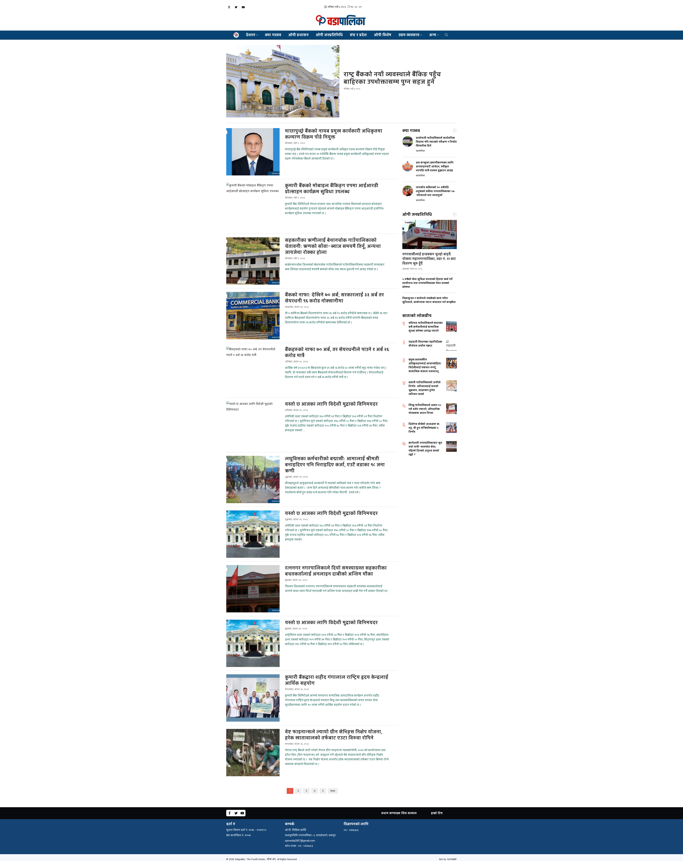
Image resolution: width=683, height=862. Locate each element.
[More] (454, 130)
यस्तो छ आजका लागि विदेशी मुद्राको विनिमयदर (331, 404)
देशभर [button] (250, 35)
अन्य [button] (432, 35)
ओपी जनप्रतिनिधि (329, 35)
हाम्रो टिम (437, 813)
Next (332, 790)
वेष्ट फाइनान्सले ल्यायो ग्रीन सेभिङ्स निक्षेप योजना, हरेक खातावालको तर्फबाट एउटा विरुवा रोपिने (333, 735)
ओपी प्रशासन (298, 35)
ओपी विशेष (382, 35)
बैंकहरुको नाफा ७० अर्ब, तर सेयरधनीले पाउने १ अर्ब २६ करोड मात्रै (337, 353)
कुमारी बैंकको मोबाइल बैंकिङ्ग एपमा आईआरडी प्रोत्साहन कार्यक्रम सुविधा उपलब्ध (331, 189)
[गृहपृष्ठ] (236, 35)
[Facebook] (229, 7)
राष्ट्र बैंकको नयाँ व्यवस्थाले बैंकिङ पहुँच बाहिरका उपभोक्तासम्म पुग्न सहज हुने (392, 78)
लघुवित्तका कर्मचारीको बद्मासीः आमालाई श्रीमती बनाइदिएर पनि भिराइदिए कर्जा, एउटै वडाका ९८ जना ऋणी (335, 465)
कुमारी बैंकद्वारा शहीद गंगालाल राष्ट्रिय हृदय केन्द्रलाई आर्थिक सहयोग (336, 680)
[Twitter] (236, 7)
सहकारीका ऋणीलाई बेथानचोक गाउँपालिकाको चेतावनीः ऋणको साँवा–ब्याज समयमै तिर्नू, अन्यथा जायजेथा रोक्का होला (333, 246)
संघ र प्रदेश (358, 35)
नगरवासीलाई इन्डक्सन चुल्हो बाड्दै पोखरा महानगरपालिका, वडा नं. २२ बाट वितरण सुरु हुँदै (429, 259)
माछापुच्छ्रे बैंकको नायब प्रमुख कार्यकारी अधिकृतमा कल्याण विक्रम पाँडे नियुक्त (333, 134)
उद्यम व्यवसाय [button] (408, 35)
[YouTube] (243, 7)
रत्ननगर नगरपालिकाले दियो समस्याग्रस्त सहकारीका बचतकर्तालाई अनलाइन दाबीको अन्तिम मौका (336, 571)
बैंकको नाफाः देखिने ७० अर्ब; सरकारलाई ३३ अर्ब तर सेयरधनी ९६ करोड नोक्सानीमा (334, 298)
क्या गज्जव (273, 35)
